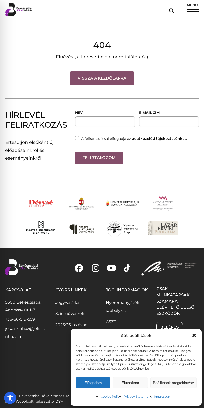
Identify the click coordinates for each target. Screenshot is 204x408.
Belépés (169, 327)
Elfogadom (93, 383)
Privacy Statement (138, 396)
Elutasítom (130, 383)
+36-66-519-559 (20, 319)
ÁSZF (111, 321)
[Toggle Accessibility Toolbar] (10, 397)
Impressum (162, 396)
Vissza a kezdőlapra (102, 78)
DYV (59, 401)
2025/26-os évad (71, 324)
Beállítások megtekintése (173, 383)
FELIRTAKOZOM (99, 157)
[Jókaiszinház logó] (18, 11)
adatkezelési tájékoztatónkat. (159, 138)
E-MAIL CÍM (149, 112)
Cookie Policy (111, 396)
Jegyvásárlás (67, 302)
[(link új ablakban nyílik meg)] (79, 268)
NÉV (79, 112)
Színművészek (69, 313)
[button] (194, 335)
